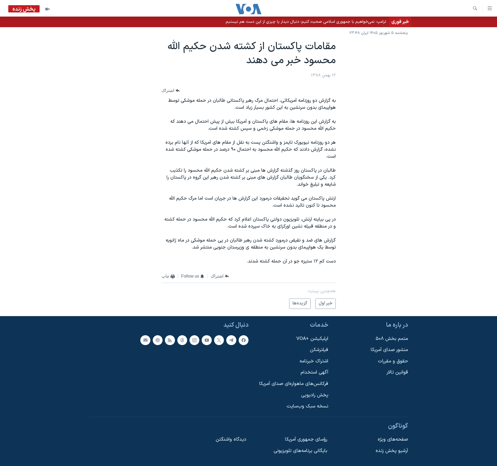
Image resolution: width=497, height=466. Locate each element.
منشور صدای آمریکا (389, 349)
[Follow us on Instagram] (194, 340)
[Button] (171, 90)
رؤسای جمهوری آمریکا (306, 439)
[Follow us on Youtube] (206, 340)
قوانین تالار (397, 372)
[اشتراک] (145, 340)
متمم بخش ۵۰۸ (392, 338)
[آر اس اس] (170, 340)
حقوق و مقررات (393, 361)
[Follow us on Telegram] (231, 340)
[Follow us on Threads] (182, 340)
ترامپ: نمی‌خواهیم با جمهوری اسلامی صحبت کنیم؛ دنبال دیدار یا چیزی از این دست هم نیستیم (306, 22)
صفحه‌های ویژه (393, 439)
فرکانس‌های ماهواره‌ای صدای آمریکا (293, 383)
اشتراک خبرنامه (313, 361)
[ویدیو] (47, 9)
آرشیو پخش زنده (392, 450)
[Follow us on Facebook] (243, 340)
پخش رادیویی (314, 395)
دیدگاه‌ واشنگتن (231, 439)
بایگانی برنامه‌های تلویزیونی (300, 450)
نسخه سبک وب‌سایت (307, 406)
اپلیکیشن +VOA (312, 338)
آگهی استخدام (314, 372)
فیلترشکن (319, 349)
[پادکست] (158, 340)
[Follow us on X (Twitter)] (219, 340)
